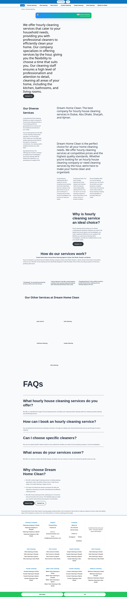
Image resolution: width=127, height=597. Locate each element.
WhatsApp (61, 2)
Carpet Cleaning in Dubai (74, 552)
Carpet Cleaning (78, 5)
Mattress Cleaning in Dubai (96, 571)
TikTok (80, 537)
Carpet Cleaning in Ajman (74, 556)
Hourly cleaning (31, 5)
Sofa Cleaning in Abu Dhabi (96, 559)
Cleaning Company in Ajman (31, 532)
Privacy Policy (53, 525)
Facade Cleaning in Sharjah (31, 574)
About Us (74, 525)
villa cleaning (43, 5)
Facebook (79, 541)
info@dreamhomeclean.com (52, 538)
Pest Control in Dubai (52, 552)
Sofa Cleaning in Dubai (96, 552)
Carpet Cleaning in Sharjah (74, 554)
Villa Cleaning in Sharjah (31, 554)
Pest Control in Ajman (52, 556)
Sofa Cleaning (90, 5)
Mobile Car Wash (102, 5)
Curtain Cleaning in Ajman (74, 576)
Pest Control (54, 5)
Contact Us (53, 527)
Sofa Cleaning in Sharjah (96, 554)
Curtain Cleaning (66, 5)
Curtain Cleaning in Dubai (74, 571)
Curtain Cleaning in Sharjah (74, 574)
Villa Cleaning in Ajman (31, 556)
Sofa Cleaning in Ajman (96, 556)
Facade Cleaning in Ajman (31, 576)
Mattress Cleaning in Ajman (96, 578)
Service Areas (74, 530)
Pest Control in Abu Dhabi (52, 559)
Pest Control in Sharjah (53, 554)
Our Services (74, 527)
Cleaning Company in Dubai (31, 525)
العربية (22, 5)
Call (68, 2)
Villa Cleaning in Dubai (31, 552)
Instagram (72, 537)
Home (23, 9)
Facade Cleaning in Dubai (31, 571)
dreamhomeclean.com (52, 534)
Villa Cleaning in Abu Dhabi (31, 559)
